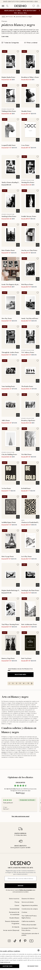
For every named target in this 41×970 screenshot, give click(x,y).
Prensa (17, 902)
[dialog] (20, 959)
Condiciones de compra (30, 909)
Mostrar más (20, 674)
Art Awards (15, 927)
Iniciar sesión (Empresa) (11, 930)
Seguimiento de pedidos (30, 905)
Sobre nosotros (14, 898)
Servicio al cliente (28, 902)
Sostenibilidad (14, 909)
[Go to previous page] (9, 683)
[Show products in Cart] (38, 6)
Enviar (20, 886)
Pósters (10, 16)
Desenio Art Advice (28, 898)
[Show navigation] (3, 6)
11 (28, 683)
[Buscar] (7, 6)
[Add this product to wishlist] (18, 51)
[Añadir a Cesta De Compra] (18, 71)
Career (17, 905)
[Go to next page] (32, 683)
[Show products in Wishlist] (33, 6)
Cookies (24, 912)
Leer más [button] (5, 36)
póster (4, 752)
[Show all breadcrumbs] (4, 17)
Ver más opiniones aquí (20, 816)
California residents (28, 921)
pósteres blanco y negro (24, 16)
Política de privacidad (25, 890)
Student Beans (14, 918)
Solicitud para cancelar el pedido (30, 934)
